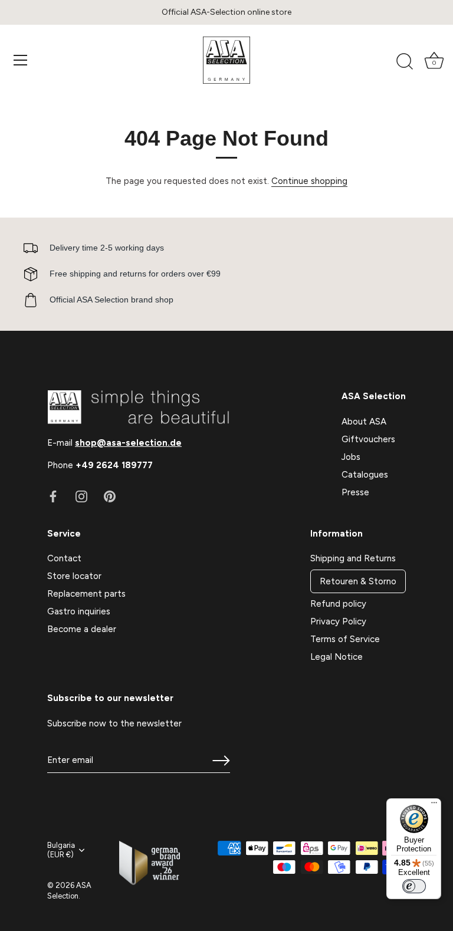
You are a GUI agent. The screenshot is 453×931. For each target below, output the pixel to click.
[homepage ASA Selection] (226, 60)
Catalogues (365, 474)
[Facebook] (53, 496)
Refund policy (338, 603)
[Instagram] (81, 496)
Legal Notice (336, 657)
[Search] (405, 62)
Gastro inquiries (78, 611)
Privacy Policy (338, 621)
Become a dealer (81, 629)
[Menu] (21, 60)
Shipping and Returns (353, 558)
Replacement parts (86, 593)
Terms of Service (345, 639)
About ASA (364, 421)
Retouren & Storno (358, 581)
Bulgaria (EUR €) (61, 850)
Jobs (351, 457)
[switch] (414, 886)
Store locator (74, 576)
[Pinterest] (110, 496)
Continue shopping (309, 181)
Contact (64, 558)
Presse (355, 492)
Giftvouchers (368, 439)
